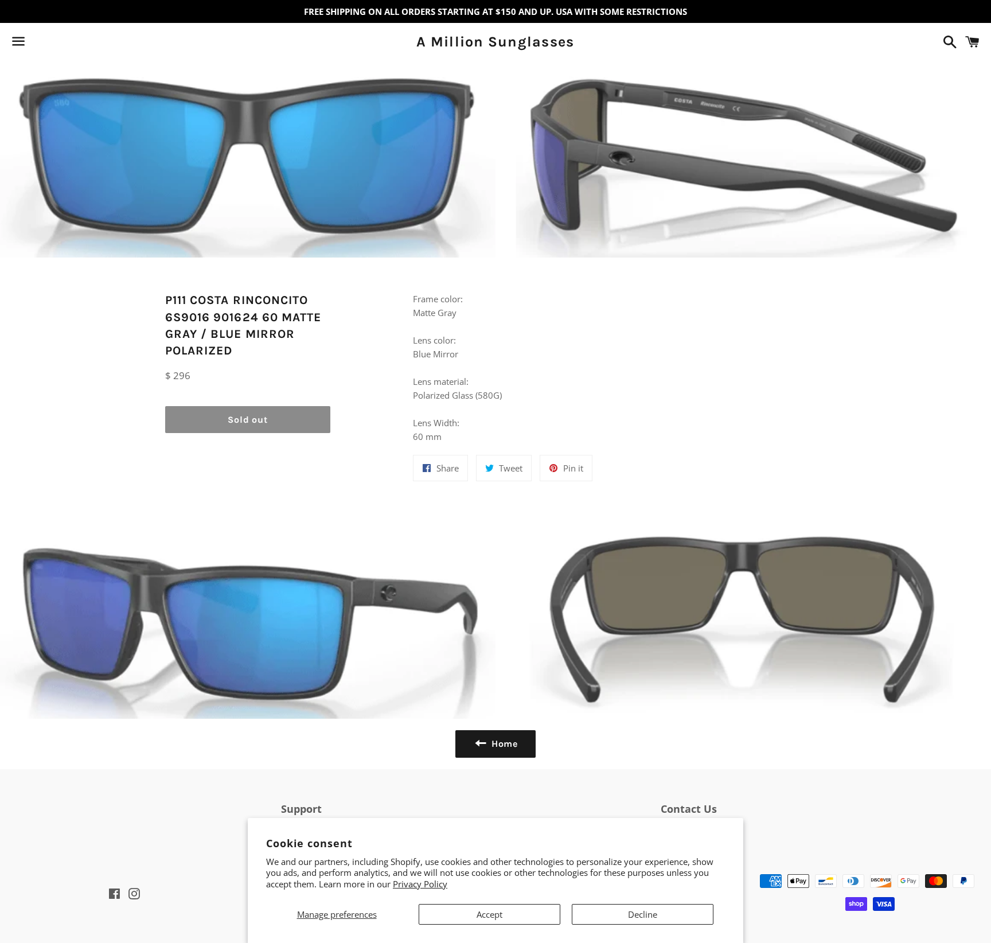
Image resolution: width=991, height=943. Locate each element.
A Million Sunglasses (495, 41)
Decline (642, 914)
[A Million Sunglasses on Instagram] (59, 43)
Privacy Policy (420, 884)
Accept (489, 914)
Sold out (247, 419)
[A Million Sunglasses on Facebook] (38, 43)
